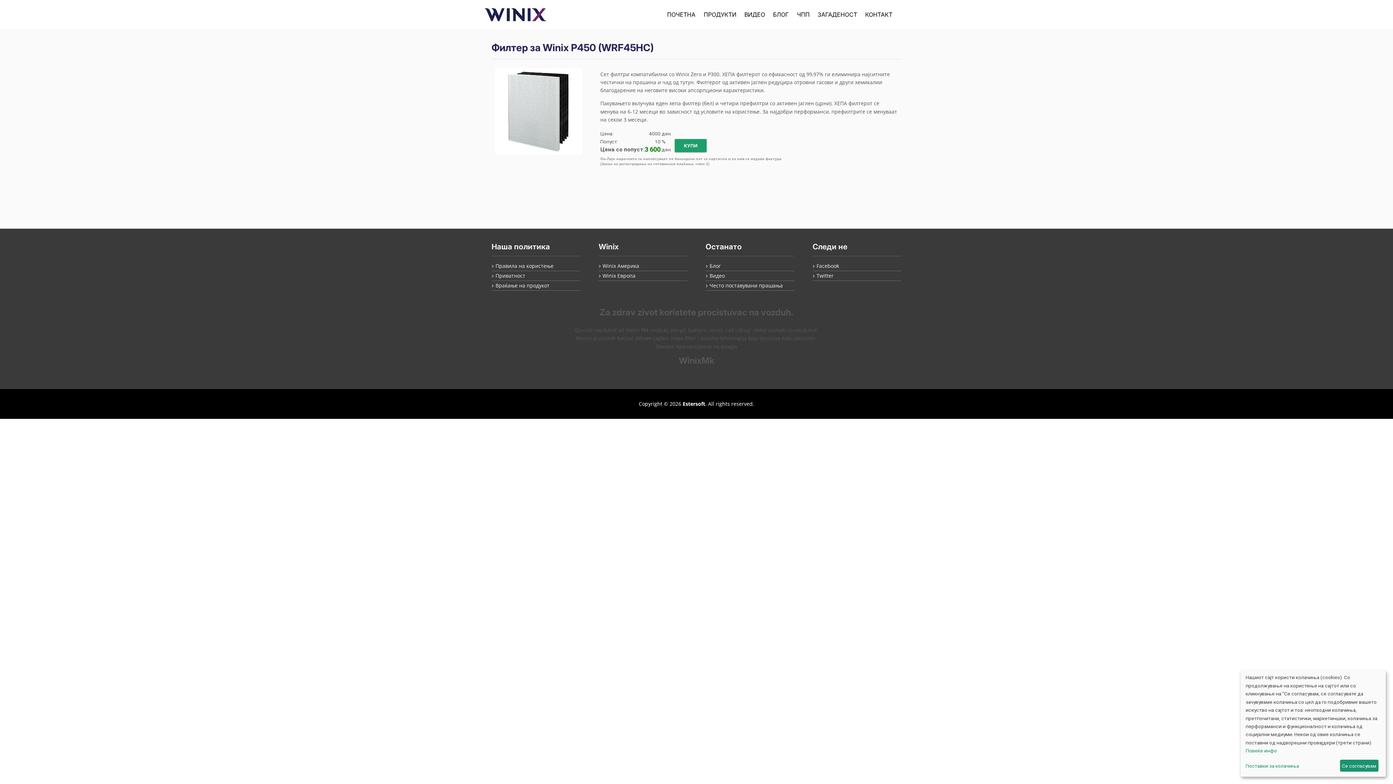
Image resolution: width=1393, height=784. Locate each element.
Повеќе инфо (1261, 751)
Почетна (681, 14)
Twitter (825, 275)
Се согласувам (1359, 766)
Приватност (510, 275)
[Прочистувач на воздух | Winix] (515, 15)
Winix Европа (619, 275)
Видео (754, 14)
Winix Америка (621, 265)
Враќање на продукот (523, 285)
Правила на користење (525, 265)
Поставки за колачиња (1272, 766)
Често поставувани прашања (746, 285)
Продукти (720, 14)
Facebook (828, 265)
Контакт (878, 14)
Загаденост (837, 14)
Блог (781, 14)
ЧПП (803, 14)
